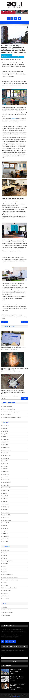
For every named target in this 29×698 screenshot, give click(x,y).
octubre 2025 (6, 452)
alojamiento (13, 315)
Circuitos (5, 555)
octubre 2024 (6, 485)
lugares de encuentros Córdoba (10, 577)
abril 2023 (5, 533)
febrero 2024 (6, 506)
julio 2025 (5, 460)
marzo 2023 (6, 536)
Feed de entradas (7, 609)
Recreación (5, 593)
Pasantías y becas (7, 590)
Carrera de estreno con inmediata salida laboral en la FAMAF (5, 322)
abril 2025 (5, 469)
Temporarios (6, 598)
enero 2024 (5, 509)
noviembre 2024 (6, 482)
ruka (25, 316)
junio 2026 (5, 431)
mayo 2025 (5, 466)
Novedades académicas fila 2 (10, 588)
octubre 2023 (6, 517)
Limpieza (5, 571)
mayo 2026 (5, 433)
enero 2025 (5, 477)
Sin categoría (6, 596)
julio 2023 (5, 525)
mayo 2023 (5, 531)
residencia (19, 316)
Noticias (5, 582)
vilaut (3, 318)
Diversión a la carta (7, 406)
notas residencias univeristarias (9, 56)
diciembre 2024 (6, 479)
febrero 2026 (6, 442)
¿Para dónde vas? (7, 414)
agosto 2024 (6, 490)
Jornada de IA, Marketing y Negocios (11, 412)
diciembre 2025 (6, 447)
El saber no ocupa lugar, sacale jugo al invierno (13, 347)
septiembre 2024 (7, 487)
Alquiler (4, 552)
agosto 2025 (6, 458)
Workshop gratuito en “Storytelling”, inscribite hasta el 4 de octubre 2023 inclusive (14, 369)
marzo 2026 (6, 439)
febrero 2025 (6, 474)
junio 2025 (5, 463)
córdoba (4, 316)
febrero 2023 (6, 539)
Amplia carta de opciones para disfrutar (12, 417)
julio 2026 (5, 428)
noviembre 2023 (6, 514)
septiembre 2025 (7, 455)
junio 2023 (5, 528)
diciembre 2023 (6, 512)
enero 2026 (5, 444)
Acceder (5, 607)
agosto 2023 (6, 522)
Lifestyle (5, 569)
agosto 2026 (6, 425)
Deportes (5, 558)
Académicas (6, 550)
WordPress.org (6, 615)
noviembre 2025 (6, 450)
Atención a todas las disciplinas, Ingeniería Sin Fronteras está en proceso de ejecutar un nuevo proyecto (13, 392)
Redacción (18, 59)
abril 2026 (5, 436)
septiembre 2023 (7, 520)
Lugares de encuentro (8, 574)
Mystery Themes (16, 696)
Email (2, 655)
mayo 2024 (5, 498)
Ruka (17, 202)
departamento (11, 316)
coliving (20, 315)
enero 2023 (5, 541)
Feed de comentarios (8, 612)
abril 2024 (5, 501)
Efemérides (5, 563)
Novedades (20, 56)
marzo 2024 (6, 504)
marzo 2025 (6, 471)
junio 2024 (5, 495)
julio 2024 (5, 493)
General (4, 566)
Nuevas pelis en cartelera (9, 409)
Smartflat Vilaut (14, 118)
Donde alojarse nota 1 (6, 54)
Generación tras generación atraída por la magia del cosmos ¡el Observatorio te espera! (25, 322)
